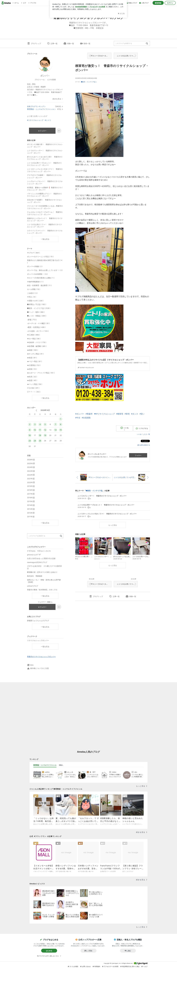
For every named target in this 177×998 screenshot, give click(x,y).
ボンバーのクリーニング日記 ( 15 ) (40, 256)
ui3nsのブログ (32, 586)
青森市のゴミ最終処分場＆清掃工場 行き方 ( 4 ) (44, 261)
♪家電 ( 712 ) (32, 320)
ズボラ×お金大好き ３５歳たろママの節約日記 (44, 567)
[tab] (44, 765)
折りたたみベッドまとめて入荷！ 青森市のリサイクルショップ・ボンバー (44, 158)
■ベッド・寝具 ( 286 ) (36, 312)
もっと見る (112, 525)
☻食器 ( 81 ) (32, 358)
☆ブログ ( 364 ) (33, 253)
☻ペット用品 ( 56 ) (34, 384)
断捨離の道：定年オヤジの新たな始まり (42, 572)
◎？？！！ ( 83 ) (33, 392)
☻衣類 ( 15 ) (32, 369)
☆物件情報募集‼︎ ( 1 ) (35, 282)
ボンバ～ (45, 75)
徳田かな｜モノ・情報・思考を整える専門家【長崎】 (44, 581)
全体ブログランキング (35, 106)
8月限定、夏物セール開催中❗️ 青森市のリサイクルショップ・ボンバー (45, 188)
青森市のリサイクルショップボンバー (41, 656)
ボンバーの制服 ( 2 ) (35, 266)
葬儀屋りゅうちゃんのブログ (38, 621)
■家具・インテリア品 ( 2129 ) (38, 308)
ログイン (170, 3)
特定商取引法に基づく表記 (130, 966)
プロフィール (40, 80)
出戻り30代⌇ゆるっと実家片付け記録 (41, 558)
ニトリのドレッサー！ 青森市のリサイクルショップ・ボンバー (44, 151)
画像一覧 (70, 43)
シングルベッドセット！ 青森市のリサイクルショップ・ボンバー (44, 182)
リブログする (143, 428)
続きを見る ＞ (58, 99)
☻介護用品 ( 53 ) (33, 365)
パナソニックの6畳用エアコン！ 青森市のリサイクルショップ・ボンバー (44, 195)
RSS (31, 665)
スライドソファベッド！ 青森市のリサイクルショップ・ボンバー (44, 232)
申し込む (128, 951)
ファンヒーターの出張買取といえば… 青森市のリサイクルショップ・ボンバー (45, 207)
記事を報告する (145, 445)
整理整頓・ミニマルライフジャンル (40, 109)
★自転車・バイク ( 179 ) (36, 342)
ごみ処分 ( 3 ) (32, 293)
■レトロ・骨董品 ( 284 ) (36, 316)
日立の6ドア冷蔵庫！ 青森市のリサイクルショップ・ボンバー (44, 201)
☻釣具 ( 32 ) (32, 377)
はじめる (49, 951)
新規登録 (158, 3)
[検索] (147, 43)
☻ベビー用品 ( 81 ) (34, 361)
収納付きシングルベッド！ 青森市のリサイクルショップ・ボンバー (44, 219)
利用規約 (97, 966)
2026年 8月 (45, 410)
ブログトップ (36, 43)
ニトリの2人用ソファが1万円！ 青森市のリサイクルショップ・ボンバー (127, 56)
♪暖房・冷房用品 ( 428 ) (36, 327)
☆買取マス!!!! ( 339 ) (35, 301)
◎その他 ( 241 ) (33, 388)
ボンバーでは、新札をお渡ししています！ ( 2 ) (45, 270)
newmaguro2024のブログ (37, 562)
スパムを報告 (74, 966)
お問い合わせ (86, 966)
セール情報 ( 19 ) (33, 289)
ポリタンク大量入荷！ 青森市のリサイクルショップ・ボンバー (44, 145)
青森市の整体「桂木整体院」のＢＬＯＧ (42, 590)
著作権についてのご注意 (39, 668)
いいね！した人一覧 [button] (143, 434)
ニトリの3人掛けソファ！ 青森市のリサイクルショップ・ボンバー (44, 225)
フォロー (138, 455)
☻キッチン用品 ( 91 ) (35, 354)
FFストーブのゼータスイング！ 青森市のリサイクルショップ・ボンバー (101, 56)
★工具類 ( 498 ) (33, 335)
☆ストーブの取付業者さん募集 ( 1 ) (40, 278)
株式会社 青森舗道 (34, 576)
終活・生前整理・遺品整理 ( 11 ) (39, 285)
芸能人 (61, 765)
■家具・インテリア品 (88, 82)
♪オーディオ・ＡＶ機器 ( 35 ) (38, 323)
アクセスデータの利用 (111, 966)
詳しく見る (88, 951)
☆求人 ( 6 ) (31, 297)
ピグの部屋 (51, 80)
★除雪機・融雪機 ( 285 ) (36, 346)
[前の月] (36, 410)
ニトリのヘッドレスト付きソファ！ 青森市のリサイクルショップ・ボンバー (44, 170)
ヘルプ (145, 966)
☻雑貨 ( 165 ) (32, 350)
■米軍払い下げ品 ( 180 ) (36, 304)
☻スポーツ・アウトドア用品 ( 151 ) (41, 373)
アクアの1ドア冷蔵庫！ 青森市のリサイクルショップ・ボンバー (44, 176)
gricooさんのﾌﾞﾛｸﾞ (34, 555)
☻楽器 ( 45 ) (32, 380)
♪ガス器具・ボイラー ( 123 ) (38, 331)
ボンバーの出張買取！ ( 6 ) (37, 274)
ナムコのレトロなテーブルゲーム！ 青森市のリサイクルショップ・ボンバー (44, 213)
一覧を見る (45, 239)
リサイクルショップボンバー (38, 640)
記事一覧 (54, 43)
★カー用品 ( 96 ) (33, 339)
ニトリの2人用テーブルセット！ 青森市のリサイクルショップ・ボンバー (44, 164)
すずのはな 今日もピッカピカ (39, 551)
